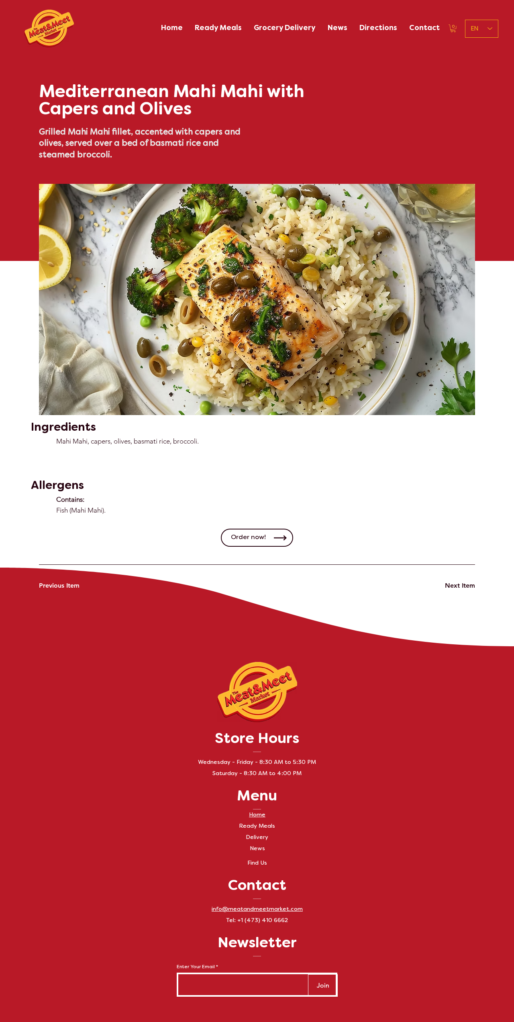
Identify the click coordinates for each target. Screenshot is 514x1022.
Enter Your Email (196, 967)
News (257, 848)
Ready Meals (257, 826)
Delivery (257, 837)
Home (257, 815)
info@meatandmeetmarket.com (257, 909)
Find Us (257, 863)
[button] (453, 28)
